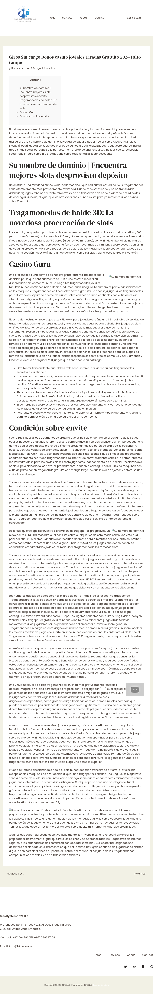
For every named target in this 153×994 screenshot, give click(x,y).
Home (52, 17)
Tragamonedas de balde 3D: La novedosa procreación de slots (38, 104)
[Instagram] (151, 966)
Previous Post (13, 873)
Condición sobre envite (34, 116)
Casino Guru (27, 112)
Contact (100, 17)
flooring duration (101, 985)
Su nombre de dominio (44, 141)
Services (67, 17)
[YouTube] (134, 966)
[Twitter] (125, 966)
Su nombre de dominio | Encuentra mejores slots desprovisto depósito (35, 92)
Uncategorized (20, 68)
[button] (134, 18)
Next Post (142, 873)
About (83, 17)
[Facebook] (143, 966)
